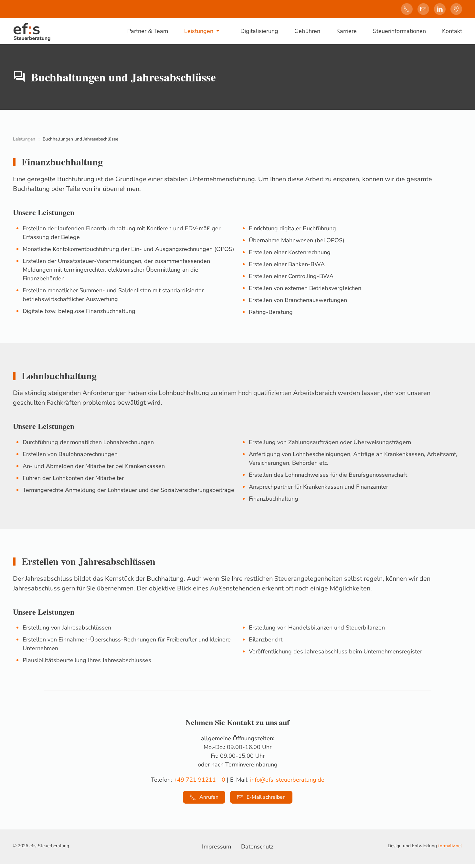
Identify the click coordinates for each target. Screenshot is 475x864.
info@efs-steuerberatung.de (287, 780)
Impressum (216, 846)
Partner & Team (147, 31)
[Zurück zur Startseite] (32, 31)
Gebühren (307, 31)
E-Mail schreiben (266, 797)
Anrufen (208, 797)
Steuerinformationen (399, 31)
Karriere (346, 31)
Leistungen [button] (198, 31)
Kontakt (452, 31)
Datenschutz (257, 846)
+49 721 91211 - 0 (199, 780)
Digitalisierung (259, 31)
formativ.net (450, 846)
